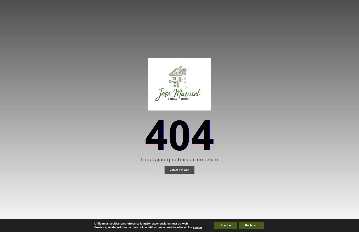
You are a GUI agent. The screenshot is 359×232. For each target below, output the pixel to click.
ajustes (197, 227)
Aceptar (226, 225)
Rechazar (251, 225)
